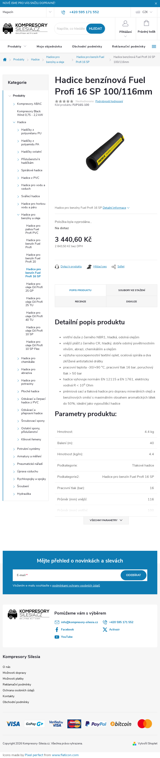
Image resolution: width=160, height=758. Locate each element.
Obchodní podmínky (16, 702)
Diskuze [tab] (131, 301)
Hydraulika (24, 494)
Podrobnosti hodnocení (109, 101)
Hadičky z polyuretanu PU (31, 131)
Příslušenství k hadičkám (30, 161)
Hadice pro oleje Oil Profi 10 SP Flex (34, 345)
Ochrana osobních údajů (18, 690)
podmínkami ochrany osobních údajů (76, 586)
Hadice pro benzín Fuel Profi (32, 243)
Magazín (8, 12)
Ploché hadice (30, 391)
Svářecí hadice (30, 196)
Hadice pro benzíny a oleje (30, 216)
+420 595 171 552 (121, 622)
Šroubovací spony (33, 421)
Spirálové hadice (31, 170)
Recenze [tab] (80, 301)
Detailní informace (114, 208)
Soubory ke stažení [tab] (131, 290)
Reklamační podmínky (17, 684)
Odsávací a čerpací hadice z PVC (33, 400)
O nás (6, 667)
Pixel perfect (34, 755)
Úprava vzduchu (27, 471)
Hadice (21, 122)
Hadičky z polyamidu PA (30, 142)
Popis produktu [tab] (80, 290)
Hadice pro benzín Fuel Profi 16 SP (33, 272)
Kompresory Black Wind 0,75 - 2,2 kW (30, 113)
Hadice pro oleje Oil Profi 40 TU (34, 316)
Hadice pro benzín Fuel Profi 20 (32, 258)
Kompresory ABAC (29, 104)
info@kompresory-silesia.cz (79, 622)
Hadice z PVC (30, 178)
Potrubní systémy (28, 449)
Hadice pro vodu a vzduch (33, 187)
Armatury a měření (29, 456)
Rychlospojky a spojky (31, 479)
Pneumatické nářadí (29, 464)
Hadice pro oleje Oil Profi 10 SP (34, 330)
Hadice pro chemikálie (28, 360)
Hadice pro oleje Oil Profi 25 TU (34, 301)
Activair (114, 629)
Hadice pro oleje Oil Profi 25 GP (34, 287)
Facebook (67, 629)
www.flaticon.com (65, 755)
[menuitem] (17, 46)
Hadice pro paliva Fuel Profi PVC (32, 229)
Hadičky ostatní (31, 152)
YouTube (66, 637)
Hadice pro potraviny (28, 382)
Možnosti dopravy (14, 673)
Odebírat (133, 575)
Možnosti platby (13, 679)
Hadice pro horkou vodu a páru (33, 205)
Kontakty (8, 696)
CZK (145, 12)
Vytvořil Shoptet (147, 743)
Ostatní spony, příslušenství (30, 430)
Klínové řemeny (31, 439)
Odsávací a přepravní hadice (31, 411)
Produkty (19, 96)
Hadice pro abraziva (28, 371)
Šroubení (23, 486)
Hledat (95, 28)
